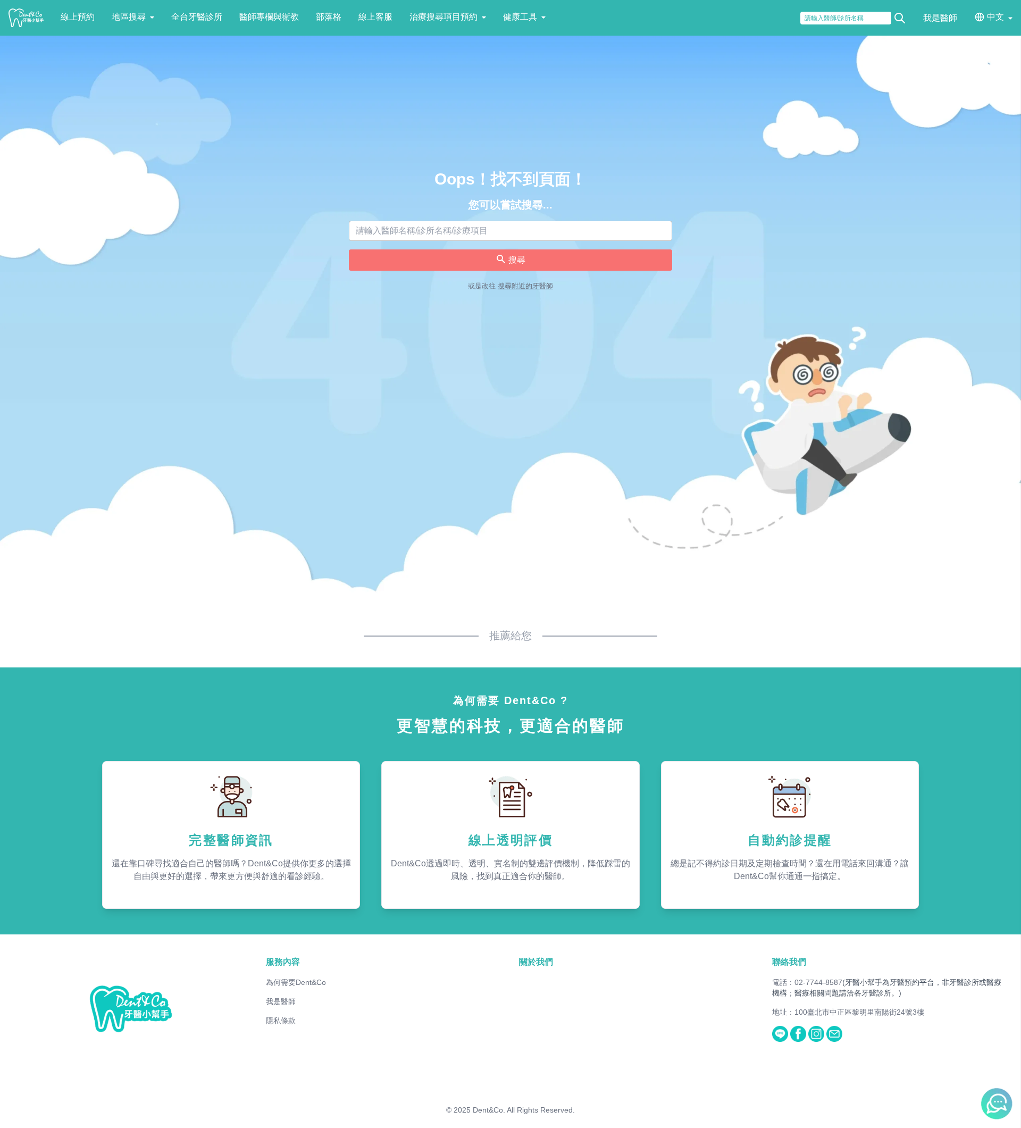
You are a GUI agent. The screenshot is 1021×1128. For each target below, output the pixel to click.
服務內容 (283, 961)
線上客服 (375, 16)
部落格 (328, 16)
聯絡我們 (789, 961)
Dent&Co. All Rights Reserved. (524, 1110)
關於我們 (536, 961)
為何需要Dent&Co (296, 982)
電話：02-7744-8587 (807, 982)
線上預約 (78, 16)
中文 (995, 16)
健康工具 (520, 16)
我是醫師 (940, 17)
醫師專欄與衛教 (269, 16)
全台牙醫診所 (196, 16)
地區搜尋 (129, 16)
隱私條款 (281, 1020)
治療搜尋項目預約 (443, 16)
